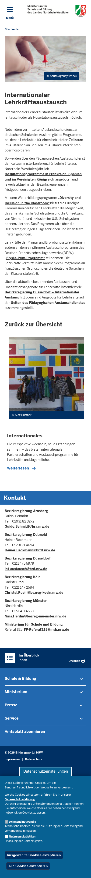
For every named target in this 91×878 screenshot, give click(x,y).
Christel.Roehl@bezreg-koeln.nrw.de (34, 592)
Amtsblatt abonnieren (25, 731)
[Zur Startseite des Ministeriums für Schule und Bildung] (57, 11)
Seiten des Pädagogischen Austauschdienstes (48, 303)
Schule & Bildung (20, 678)
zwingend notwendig (22, 822)
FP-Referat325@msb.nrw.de (46, 629)
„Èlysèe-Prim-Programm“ (25, 258)
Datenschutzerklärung (20, 799)
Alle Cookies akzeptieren (28, 866)
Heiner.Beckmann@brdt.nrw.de (30, 550)
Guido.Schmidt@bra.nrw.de (27, 526)
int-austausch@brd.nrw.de (26, 569)
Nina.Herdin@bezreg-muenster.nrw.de (35, 616)
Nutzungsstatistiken (22, 836)
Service (11, 718)
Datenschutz (33, 759)
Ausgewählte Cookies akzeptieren (34, 855)
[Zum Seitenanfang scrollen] (81, 869)
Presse (11, 705)
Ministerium (16, 691)
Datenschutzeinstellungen (45, 771)
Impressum (12, 759)
